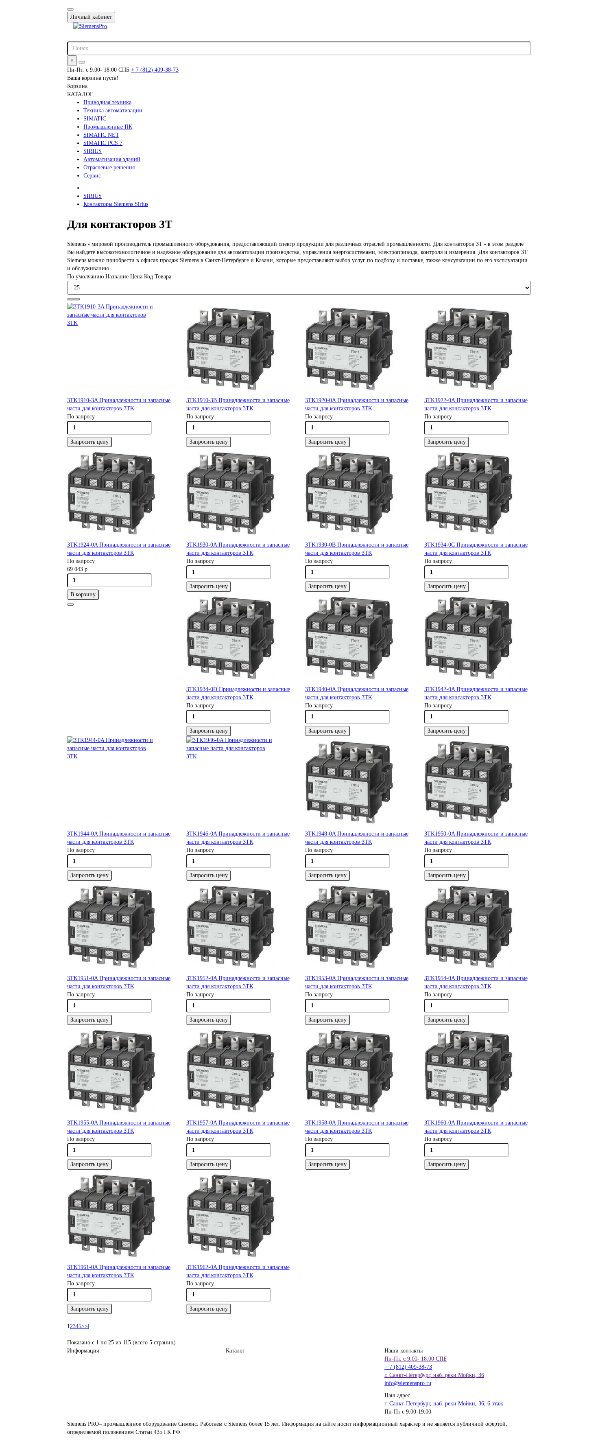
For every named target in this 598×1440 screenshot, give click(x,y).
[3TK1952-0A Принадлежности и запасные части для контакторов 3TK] (239, 927)
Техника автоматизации (112, 110)
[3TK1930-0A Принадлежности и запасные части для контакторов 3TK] (239, 494)
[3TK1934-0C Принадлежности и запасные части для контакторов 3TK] (477, 494)
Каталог (235, 1351)
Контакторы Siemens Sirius (115, 204)
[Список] (76, 299)
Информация (83, 1351)
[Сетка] (70, 299)
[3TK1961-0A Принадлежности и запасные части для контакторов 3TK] (120, 1216)
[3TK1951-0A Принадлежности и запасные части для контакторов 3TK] (120, 927)
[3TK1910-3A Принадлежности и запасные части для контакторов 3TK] (120, 349)
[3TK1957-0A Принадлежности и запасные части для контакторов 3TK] (239, 1072)
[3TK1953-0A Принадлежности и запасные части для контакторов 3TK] (358, 927)
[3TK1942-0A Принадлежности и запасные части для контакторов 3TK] (477, 638)
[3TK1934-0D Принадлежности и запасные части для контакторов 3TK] (239, 638)
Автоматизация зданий (111, 159)
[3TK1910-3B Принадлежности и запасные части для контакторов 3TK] (239, 349)
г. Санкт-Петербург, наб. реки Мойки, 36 (434, 1375)
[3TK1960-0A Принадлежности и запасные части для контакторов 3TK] (477, 1072)
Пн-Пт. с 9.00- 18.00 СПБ (415, 1359)
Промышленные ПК (107, 127)
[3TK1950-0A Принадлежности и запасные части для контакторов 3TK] (477, 783)
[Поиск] (82, 62)
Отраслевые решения (109, 167)
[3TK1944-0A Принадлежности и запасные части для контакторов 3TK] (120, 783)
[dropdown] (70, 9)
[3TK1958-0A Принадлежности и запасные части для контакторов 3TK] (358, 1072)
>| (87, 1326)
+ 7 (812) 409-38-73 (155, 70)
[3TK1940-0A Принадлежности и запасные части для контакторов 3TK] (358, 638)
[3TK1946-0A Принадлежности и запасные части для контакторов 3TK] (239, 783)
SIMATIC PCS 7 (102, 143)
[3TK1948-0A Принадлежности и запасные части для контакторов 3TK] (358, 783)
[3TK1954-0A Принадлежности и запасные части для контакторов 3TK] (477, 927)
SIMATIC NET (101, 135)
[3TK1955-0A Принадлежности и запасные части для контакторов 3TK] (120, 1072)
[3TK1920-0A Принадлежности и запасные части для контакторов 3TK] (358, 349)
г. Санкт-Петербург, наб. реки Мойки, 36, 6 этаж (443, 1404)
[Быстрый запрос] (70, 604)
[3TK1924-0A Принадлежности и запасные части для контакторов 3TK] (120, 494)
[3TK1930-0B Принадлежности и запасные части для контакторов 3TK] (358, 494)
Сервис (92, 176)
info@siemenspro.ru (407, 1383)
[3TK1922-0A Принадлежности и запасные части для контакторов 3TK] (477, 349)
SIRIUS (92, 151)
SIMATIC (94, 119)
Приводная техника (107, 102)
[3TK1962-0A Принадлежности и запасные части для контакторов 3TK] (239, 1216)
